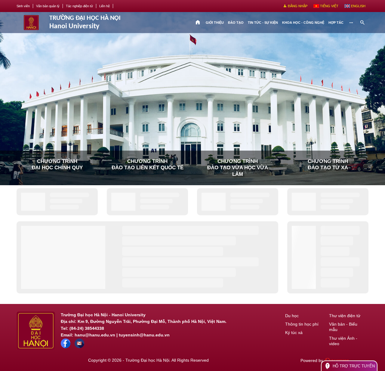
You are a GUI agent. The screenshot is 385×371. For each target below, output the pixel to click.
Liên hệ (104, 6)
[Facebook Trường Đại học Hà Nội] (65, 346)
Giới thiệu (215, 22)
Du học (292, 315)
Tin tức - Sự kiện (263, 22)
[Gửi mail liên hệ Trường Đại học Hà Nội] (79, 346)
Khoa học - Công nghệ (303, 22)
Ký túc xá (294, 332)
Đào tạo (236, 22)
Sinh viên (23, 6)
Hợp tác (335, 22)
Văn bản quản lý (48, 6)
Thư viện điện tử (344, 315)
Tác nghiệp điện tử (79, 6)
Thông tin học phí (302, 324)
